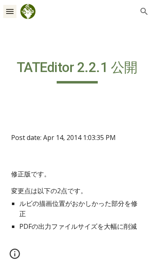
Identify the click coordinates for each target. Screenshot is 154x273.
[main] (77, 71)
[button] (10, 11)
